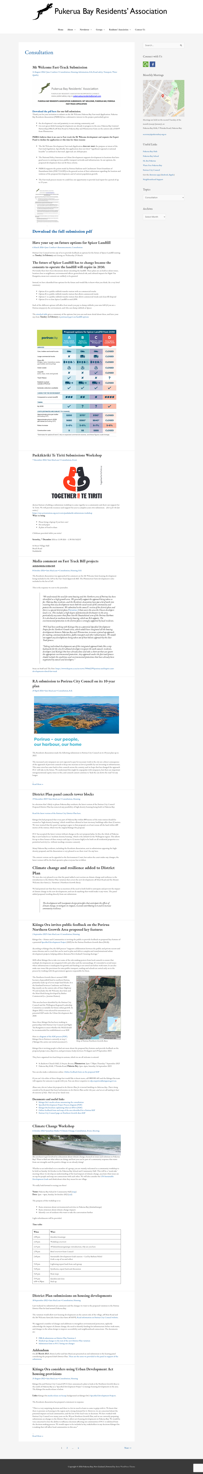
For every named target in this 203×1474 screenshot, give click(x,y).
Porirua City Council (151, 170)
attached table (42, 314)
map (74, 1191)
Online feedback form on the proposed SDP (81, 1071)
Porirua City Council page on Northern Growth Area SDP (62, 1113)
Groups (99, 29)
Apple (171, 174)
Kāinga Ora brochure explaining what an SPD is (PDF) (60, 1107)
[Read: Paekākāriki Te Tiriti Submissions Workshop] (76, 481)
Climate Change (68, 1130)
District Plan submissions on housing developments (72, 1295)
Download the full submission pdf (62, 231)
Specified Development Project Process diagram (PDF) (60, 1104)
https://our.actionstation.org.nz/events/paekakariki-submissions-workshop (62, 513)
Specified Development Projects (103, 1395)
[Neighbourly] (145, 64)
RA (90, 72)
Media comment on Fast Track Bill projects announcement (65, 563)
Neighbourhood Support (153, 179)
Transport (107, 72)
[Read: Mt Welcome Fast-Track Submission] (76, 92)
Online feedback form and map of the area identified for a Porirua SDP (67, 1110)
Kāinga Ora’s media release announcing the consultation (61, 1102)
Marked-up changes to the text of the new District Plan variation (64, 1340)
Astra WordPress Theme (125, 1466)
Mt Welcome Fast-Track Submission (59, 67)
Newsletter (84, 29)
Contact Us (140, 29)
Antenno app (154, 174)
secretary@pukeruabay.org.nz (154, 134)
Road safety (98, 72)
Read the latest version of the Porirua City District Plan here (56, 813)
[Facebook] (152, 64)
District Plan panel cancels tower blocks (63, 794)
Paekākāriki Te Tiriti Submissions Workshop (67, 455)
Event (74, 460)
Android (164, 174)
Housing (74, 72)
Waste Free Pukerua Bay (152, 165)
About (70, 29)
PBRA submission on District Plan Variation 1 (57, 1338)
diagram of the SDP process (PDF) (53, 1036)
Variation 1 (73, 609)
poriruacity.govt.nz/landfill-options (74, 316)
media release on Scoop (57, 1395)
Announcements (64, 247)
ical (70, 1194)
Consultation (64, 72)
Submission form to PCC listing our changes (57, 1343)
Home (60, 29)
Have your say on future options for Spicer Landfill (71, 242)
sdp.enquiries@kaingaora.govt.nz (103, 1080)
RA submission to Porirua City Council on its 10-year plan (73, 683)
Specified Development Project (53, 942)
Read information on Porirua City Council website (97, 1317)
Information (84, 72)
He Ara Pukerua (149, 160)
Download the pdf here (44, 111)
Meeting (96, 1130)
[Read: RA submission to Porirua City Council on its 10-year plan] (76, 721)
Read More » (37, 784)
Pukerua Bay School (151, 156)
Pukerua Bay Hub (150, 151)
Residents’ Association (118, 29)
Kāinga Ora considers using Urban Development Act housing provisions (72, 1371)
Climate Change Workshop (53, 1126)
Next (127, 1447)
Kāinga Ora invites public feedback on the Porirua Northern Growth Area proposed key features (70, 927)
